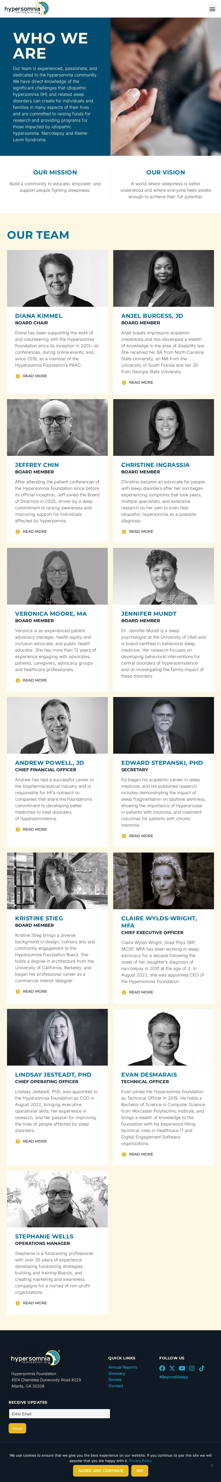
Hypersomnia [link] (28, 365)
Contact (115, 1385)
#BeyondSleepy (173, 1377)
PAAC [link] (75, 365)
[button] (212, 8)
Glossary (116, 1373)
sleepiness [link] (78, 190)
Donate (115, 1379)
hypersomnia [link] (60, 75)
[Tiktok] (202, 1368)
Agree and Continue (100, 1470)
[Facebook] (162, 1368)
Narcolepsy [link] (53, 133)
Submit (17, 1428)
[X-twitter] (172, 1368)
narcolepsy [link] (132, 968)
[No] (211, 1467)
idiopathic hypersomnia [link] (144, 514)
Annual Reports (122, 1367)
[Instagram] (192, 1368)
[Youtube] (182, 1368)
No (140, 1470)
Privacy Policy (140, 1461)
